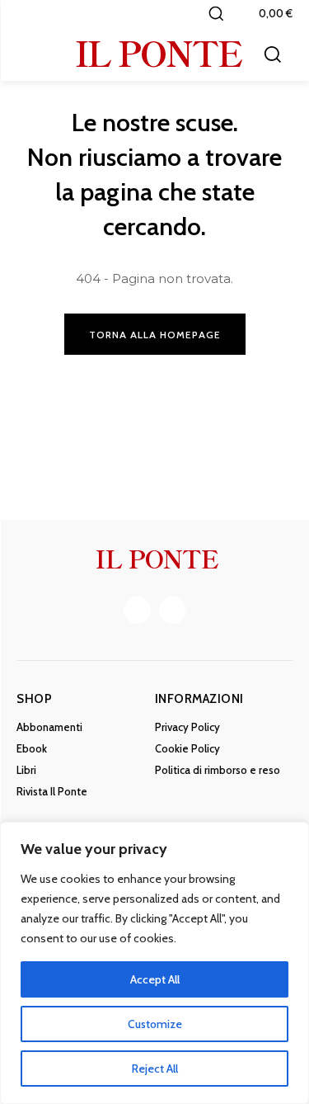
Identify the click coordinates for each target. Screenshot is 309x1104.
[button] (216, 13)
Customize (155, 1024)
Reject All (155, 1068)
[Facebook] (137, 610)
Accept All (155, 979)
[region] (154, 963)
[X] (172, 610)
